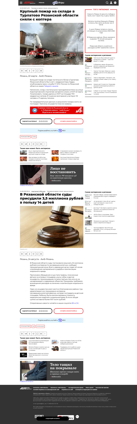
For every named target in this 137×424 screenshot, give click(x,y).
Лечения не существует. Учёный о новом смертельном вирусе (104, 221)
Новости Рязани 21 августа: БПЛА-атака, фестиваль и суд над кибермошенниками (71, 342)
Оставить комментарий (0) (68, 121)
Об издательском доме (75, 387)
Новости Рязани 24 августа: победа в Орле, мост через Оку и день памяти (101, 15)
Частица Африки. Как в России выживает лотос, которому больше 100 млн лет (105, 229)
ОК (77, 303)
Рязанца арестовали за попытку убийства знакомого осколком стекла (39, 355)
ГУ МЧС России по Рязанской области (32, 66)
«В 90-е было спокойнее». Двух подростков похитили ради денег (104, 215)
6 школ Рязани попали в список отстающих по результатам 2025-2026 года (101, 31)
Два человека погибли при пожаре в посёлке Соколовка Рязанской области (38, 159)
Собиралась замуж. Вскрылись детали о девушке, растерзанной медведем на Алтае (104, 66)
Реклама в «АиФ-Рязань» (58, 387)
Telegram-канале (51, 86)
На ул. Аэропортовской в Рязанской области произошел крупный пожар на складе (38, 152)
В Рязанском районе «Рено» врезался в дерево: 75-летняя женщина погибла (101, 39)
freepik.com (23, 249)
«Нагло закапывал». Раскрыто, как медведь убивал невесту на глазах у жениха (105, 79)
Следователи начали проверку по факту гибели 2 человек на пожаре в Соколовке (71, 152)
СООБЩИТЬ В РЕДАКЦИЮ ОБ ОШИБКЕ (86, 389)
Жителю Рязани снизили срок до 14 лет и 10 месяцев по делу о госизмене (39, 348)
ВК (73, 303)
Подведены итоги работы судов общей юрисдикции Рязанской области (70, 348)
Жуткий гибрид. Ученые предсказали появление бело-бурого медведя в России (105, 196)
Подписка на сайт (67, 389)
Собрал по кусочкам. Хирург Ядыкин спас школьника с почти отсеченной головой (105, 92)
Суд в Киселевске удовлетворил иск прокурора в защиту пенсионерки (39, 342)
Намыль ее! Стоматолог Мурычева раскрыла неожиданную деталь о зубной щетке (104, 86)
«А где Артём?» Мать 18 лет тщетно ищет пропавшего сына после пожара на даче (104, 203)
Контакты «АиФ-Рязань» (40, 387)
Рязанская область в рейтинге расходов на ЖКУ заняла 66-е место (101, 47)
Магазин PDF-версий (102, 387)
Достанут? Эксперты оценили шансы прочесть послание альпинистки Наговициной (105, 209)
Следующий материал (53, 418)
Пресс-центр (89, 387)
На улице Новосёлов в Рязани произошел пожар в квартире (69, 158)
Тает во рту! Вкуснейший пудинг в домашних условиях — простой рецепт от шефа (104, 59)
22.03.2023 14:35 (25, 8)
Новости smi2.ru (26, 185)
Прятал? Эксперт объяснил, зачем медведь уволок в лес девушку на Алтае (104, 72)
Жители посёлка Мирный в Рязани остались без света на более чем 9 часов (101, 23)
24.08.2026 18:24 (25, 191)
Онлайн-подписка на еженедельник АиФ (46, 389)
